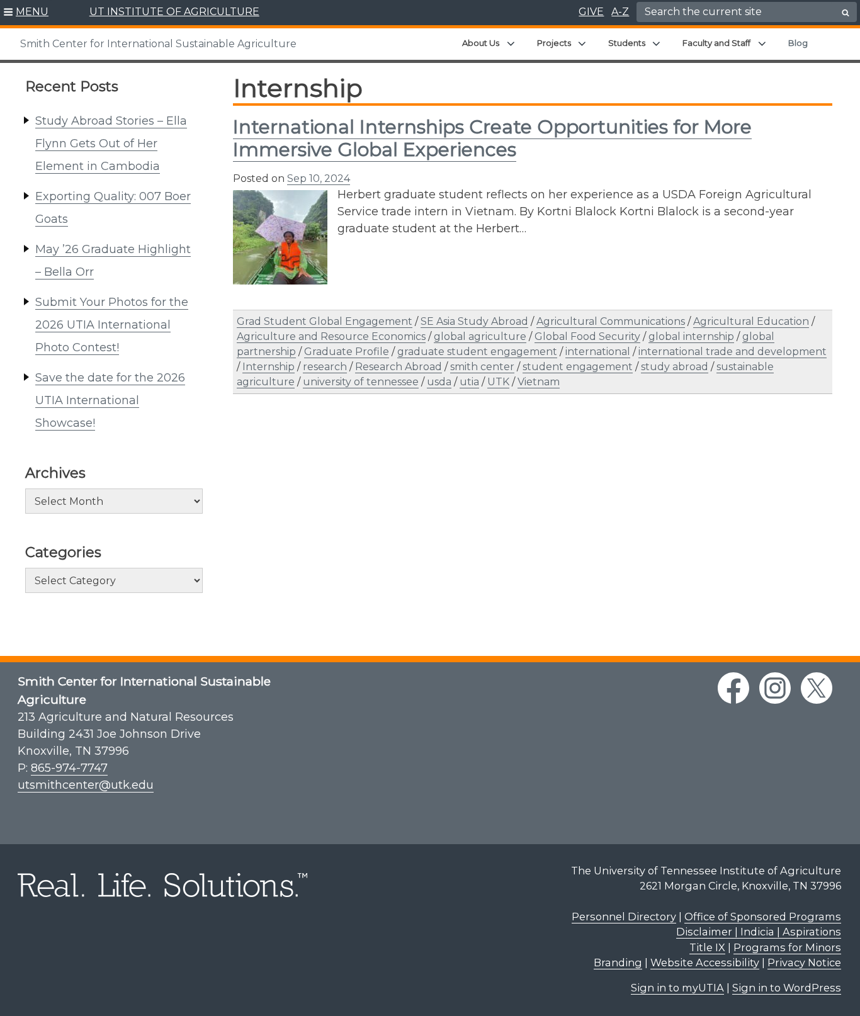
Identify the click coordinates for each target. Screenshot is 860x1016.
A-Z (620, 12)
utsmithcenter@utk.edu (86, 785)
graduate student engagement (477, 352)
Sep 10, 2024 (318, 178)
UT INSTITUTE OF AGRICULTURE (174, 12)
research (325, 367)
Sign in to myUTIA (677, 987)
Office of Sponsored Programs (762, 916)
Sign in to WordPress (786, 987)
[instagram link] (775, 688)
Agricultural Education (751, 321)
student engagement (578, 367)
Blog (798, 43)
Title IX (707, 947)
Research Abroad (398, 367)
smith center (482, 367)
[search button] (845, 12)
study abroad (674, 367)
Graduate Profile (346, 352)
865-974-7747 (69, 768)
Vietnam (539, 382)
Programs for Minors (787, 947)
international (597, 352)
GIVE (591, 12)
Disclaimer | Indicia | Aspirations (758, 931)
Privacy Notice (804, 962)
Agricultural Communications (610, 321)
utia (469, 382)
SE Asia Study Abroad (474, 321)
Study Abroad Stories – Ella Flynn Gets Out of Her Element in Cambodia (111, 143)
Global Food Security (587, 336)
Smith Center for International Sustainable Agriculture (158, 44)
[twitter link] (816, 688)
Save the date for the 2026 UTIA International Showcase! (110, 400)
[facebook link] (733, 688)
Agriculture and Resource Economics (331, 336)
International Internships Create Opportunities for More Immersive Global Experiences (492, 138)
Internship (268, 367)
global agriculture (480, 336)
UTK (498, 382)
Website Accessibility (704, 962)
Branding (618, 962)
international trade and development (732, 352)
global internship (691, 336)
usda (439, 382)
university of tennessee (361, 382)
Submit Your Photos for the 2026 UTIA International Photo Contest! (111, 324)
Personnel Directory (624, 916)
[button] (26, 12)
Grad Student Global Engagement (324, 321)
